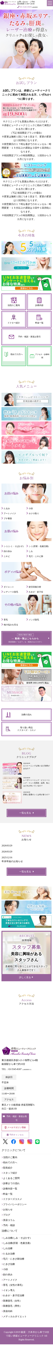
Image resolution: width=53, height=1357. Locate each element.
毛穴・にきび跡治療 (13, 1259)
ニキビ (7, 556)
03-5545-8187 (26, 7)
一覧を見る (25, 813)
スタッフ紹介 (10, 1173)
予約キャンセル (16, 1135)
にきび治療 (9, 1264)
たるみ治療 (9, 1253)
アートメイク (10, 513)
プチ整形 (8, 518)
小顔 (31, 508)
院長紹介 (8, 1167)
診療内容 (39, 305)
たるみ (7, 508)
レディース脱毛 (11, 592)
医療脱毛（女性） (12, 1300)
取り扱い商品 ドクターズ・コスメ (26, 728)
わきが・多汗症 (36, 592)
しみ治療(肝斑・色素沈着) (16, 1243)
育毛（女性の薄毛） (13, 1285)
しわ (31, 551)
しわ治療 (8, 1248)
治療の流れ (26, 715)
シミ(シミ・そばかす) (14, 546)
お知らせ (8, 1209)
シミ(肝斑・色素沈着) (39, 546)
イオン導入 (9, 1290)
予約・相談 (9, 1225)
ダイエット (9, 587)
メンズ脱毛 (34, 620)
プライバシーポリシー (15, 1204)
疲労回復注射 (35, 587)
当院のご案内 (14, 305)
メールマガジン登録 (16, 1127)
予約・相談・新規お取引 (29, 337)
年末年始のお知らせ (12, 861)
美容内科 (8, 1311)
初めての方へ (16, 354)
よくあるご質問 (11, 1178)
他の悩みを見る (11, 625)
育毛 (6, 620)
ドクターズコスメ (12, 1199)
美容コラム (9, 1220)
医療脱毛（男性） (12, 1306)
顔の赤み (8, 551)
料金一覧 (39, 323)
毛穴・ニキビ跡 (36, 556)
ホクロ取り (34, 513)
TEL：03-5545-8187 (17, 1069)
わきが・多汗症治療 (13, 1295)
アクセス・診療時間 (42, 356)
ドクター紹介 (14, 323)
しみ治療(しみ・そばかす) (16, 1238)
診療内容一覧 (10, 1188)
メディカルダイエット (15, 1316)
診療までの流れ (11, 1183)
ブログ (6, 1215)
